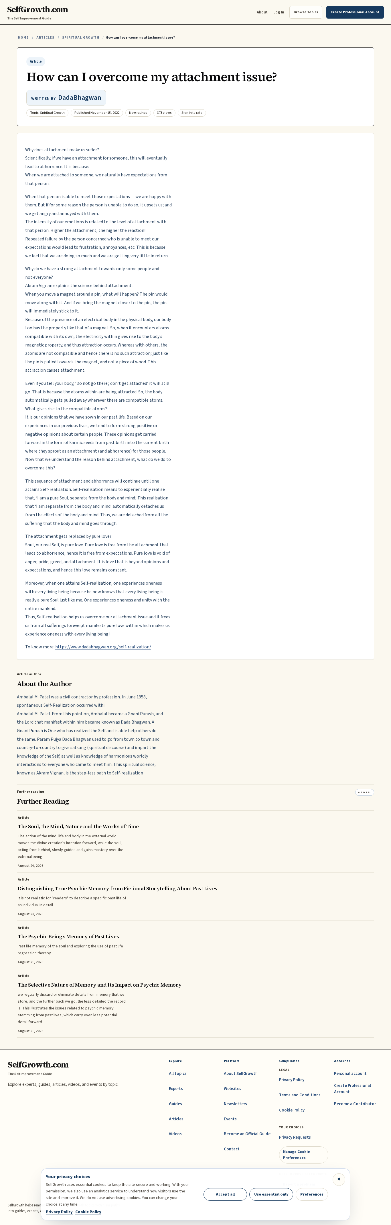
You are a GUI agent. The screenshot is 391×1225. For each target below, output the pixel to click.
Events (230, 1119)
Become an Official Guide (247, 1134)
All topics (178, 1074)
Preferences (311, 1194)
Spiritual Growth (80, 37)
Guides (175, 1104)
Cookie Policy (292, 1110)
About (262, 12)
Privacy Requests (295, 1137)
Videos (175, 1134)
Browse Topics (306, 12)
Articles (45, 37)
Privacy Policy (291, 1080)
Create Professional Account (352, 1089)
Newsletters (235, 1104)
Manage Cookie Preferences (296, 1154)
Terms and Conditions (300, 1095)
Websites (232, 1089)
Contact (232, 1149)
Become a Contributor (355, 1104)
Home (23, 37)
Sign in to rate (191, 112)
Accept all (225, 1194)
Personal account (350, 1074)
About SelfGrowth (241, 1074)
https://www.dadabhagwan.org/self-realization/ (103, 647)
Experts (176, 1089)
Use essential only (271, 1194)
